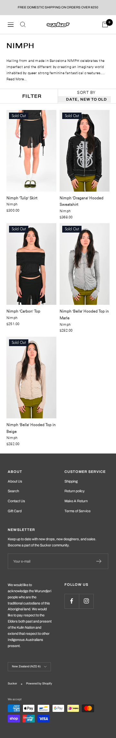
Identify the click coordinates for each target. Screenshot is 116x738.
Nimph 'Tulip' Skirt (21, 197)
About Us (15, 481)
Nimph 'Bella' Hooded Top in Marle (84, 314)
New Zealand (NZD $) (26, 666)
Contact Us (16, 501)
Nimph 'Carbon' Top (23, 311)
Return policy (74, 491)
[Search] (23, 24)
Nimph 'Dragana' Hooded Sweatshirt (81, 201)
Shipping (71, 481)
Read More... (16, 79)
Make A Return (76, 501)
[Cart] (105, 24)
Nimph (11, 204)
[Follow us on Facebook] (71, 601)
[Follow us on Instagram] (86, 601)
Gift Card (15, 511)
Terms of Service (77, 511)
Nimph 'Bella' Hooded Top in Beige (31, 428)
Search (13, 491)
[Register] (99, 561)
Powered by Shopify (39, 683)
